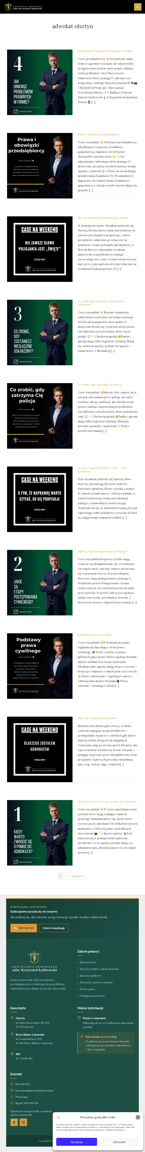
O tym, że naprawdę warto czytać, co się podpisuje (102, 469)
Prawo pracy (87, 989)
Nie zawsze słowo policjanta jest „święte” (103, 218)
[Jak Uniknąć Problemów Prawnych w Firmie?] (39, 82)
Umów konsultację (54, 928)
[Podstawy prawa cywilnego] (39, 665)
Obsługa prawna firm (92, 995)
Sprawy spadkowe (90, 975)
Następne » (78, 876)
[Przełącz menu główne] (137, 7)
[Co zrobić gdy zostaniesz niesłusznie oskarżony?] (39, 332)
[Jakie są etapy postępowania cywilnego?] (39, 582)
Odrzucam (119, 1142)
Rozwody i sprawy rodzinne (96, 982)
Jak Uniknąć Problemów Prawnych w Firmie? (105, 51)
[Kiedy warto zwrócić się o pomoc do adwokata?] (39, 832)
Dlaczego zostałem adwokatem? (97, 718)
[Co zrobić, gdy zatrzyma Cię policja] (39, 415)
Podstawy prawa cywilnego (94, 634)
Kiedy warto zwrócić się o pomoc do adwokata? (107, 801)
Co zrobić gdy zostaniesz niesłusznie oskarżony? (101, 303)
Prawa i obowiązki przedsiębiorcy (99, 134)
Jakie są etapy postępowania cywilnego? (102, 551)
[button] (138, 1117)
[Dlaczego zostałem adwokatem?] (39, 749)
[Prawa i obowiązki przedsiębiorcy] (39, 165)
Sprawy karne (88, 962)
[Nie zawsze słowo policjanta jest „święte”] (39, 249)
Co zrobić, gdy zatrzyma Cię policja (99, 384)
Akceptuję (77, 1142)
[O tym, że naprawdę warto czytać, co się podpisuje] (39, 499)
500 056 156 (26, 928)
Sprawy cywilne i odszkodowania (99, 969)
